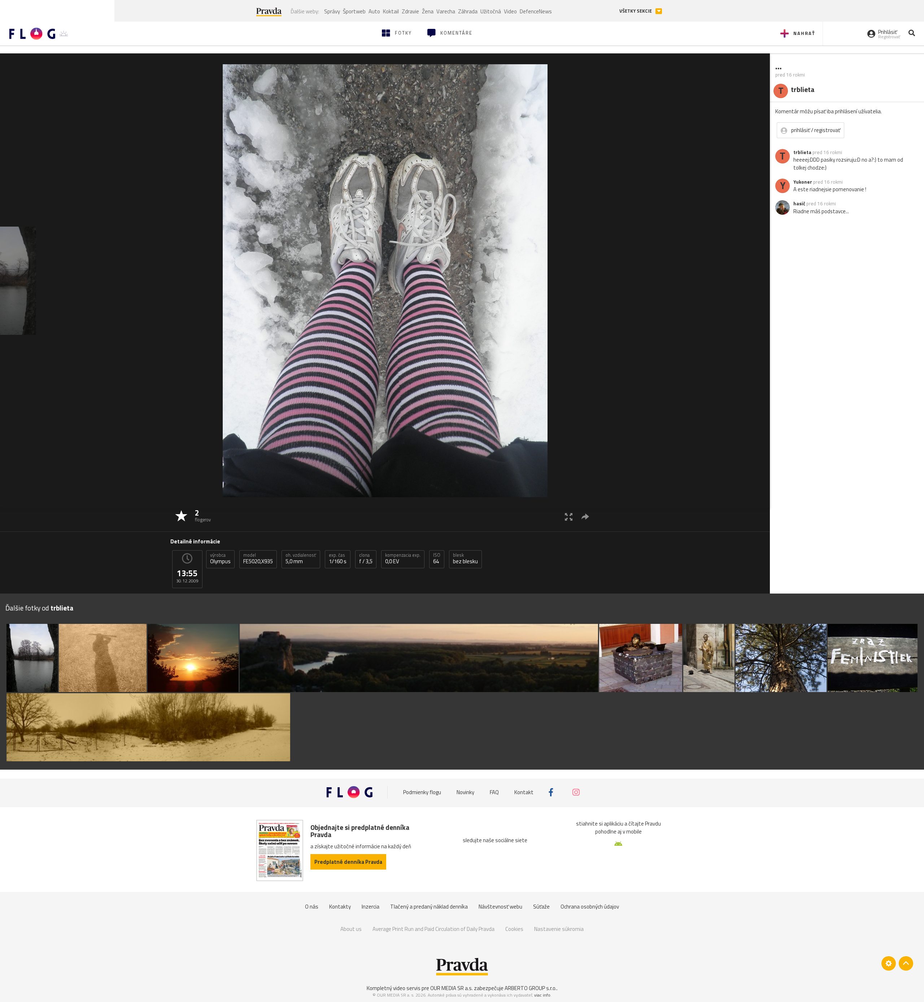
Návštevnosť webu (500, 906)
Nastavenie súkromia (559, 929)
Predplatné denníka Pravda (348, 862)
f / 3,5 (365, 558)
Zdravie (410, 11)
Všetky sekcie (636, 11)
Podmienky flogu (422, 792)
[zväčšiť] (568, 516)
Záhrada (468, 11)
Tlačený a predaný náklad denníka (429, 906)
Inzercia (370, 906)
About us (351, 929)
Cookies (514, 929)
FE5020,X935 (258, 558)
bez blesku (465, 558)
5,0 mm (301, 558)
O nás (311, 906)
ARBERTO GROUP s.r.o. (531, 988)
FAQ (494, 792)
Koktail (391, 11)
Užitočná (490, 11)
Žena (427, 11)
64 (436, 558)
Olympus (220, 558)
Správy (332, 11)
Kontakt (523, 792)
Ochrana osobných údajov (590, 906)
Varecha (445, 11)
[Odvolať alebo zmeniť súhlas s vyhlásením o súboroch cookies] (888, 963)
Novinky (465, 792)
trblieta (802, 152)
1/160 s (337, 558)
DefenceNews (536, 11)
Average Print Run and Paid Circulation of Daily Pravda (433, 929)
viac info (542, 995)
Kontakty (340, 906)
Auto (374, 11)
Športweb (354, 11)
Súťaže (541, 906)
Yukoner (802, 181)
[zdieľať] (585, 516)
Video (510, 11)
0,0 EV (402, 558)
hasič (799, 203)
